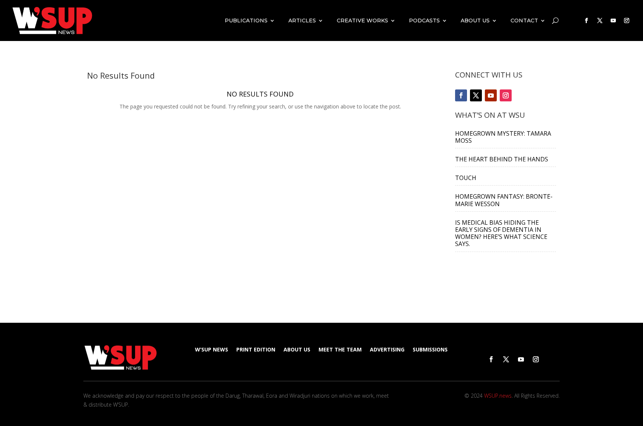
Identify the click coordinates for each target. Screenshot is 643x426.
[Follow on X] (600, 20)
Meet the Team (340, 350)
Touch (465, 178)
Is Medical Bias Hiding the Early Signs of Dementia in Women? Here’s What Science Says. (501, 233)
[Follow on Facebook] (586, 20)
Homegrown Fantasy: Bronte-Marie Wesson (504, 200)
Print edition (255, 350)
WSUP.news (498, 395)
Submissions (430, 350)
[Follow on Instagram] (626, 20)
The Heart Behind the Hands (501, 159)
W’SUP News (211, 350)
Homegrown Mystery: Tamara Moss (503, 137)
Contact (524, 20)
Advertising (387, 350)
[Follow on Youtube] (613, 20)
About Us (475, 20)
